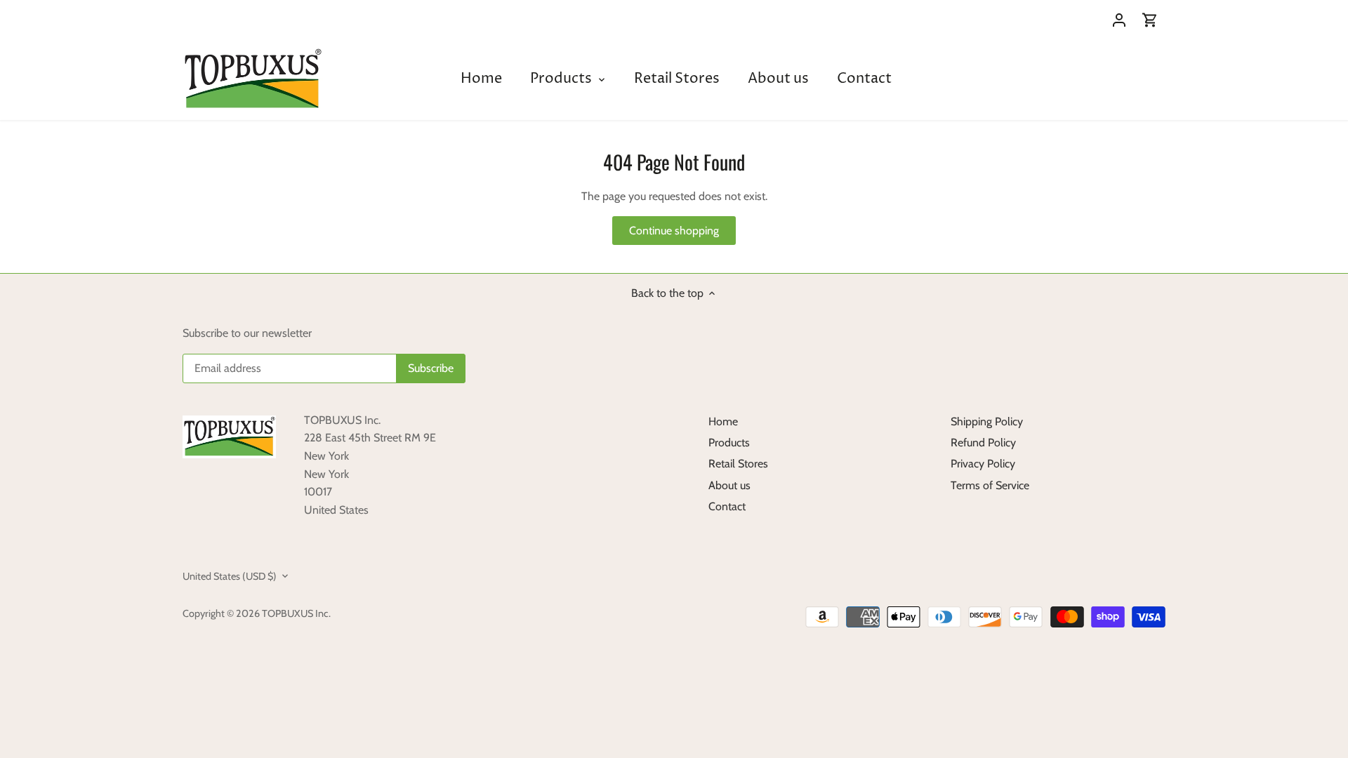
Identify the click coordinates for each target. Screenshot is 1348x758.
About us (729, 485)
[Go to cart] (1150, 19)
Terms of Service (990, 485)
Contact (727, 506)
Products (729, 442)
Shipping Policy (987, 421)
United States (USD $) (230, 577)
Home (723, 421)
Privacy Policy (983, 463)
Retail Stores (738, 463)
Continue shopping (674, 230)
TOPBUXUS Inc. (296, 613)
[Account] (1119, 19)
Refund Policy (983, 442)
